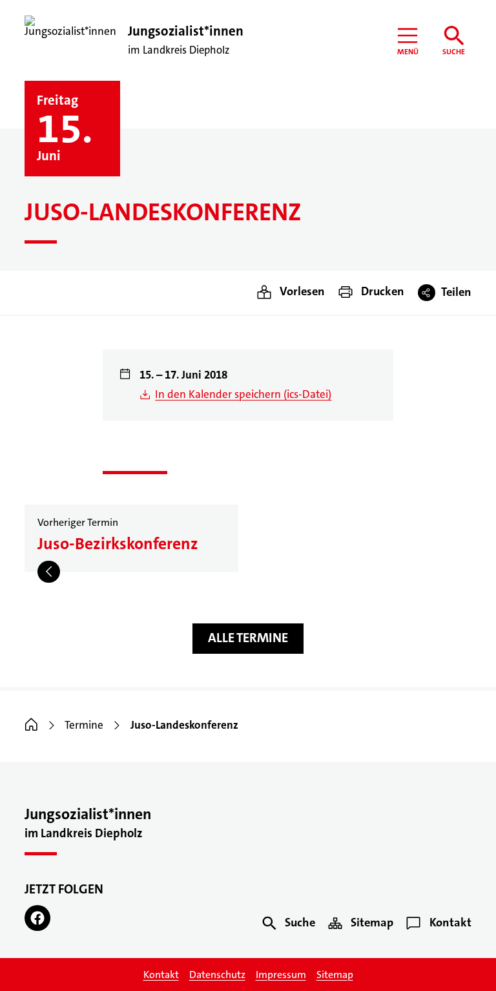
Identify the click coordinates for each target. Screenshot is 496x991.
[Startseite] (31, 725)
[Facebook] (37, 918)
